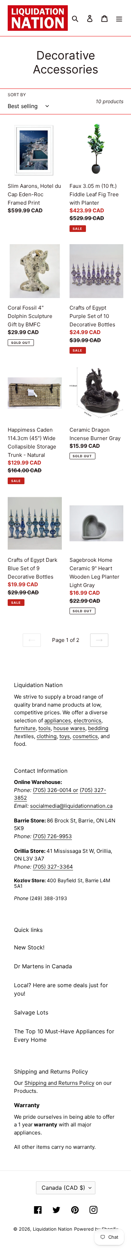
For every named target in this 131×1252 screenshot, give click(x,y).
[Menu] (119, 18)
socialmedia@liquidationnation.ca (71, 805)
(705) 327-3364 (53, 866)
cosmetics (85, 736)
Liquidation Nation (52, 1229)
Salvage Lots (31, 1012)
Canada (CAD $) (63, 1187)
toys (64, 736)
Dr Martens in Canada (43, 966)
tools (44, 728)
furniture (25, 728)
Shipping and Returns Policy (59, 1083)
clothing (47, 736)
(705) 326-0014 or (55, 790)
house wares (69, 728)
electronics (87, 720)
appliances (57, 720)
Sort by (17, 94)
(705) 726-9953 (52, 836)
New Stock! (29, 947)
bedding (98, 728)
